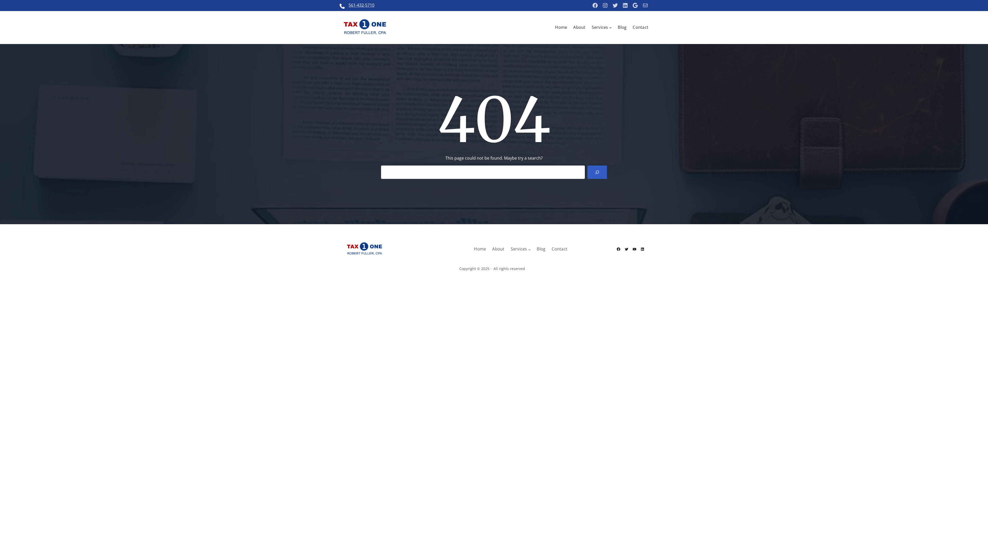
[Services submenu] (610, 27)
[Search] (597, 172)
